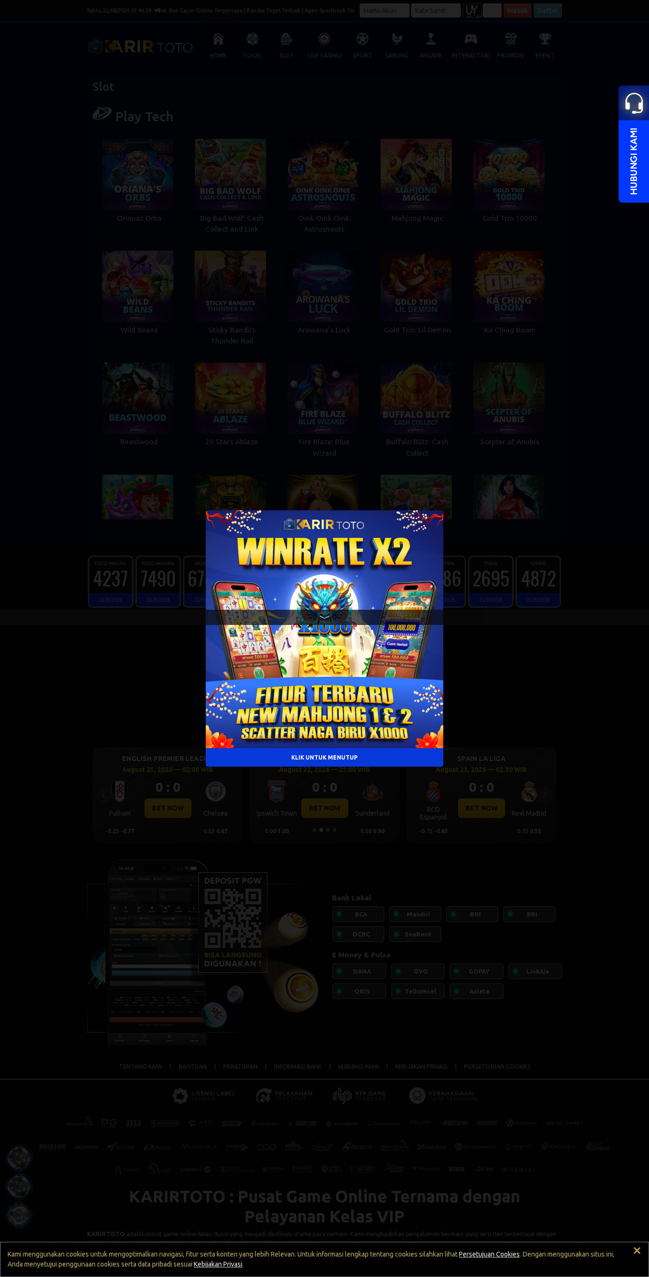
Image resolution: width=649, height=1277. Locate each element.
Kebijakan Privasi (218, 1264)
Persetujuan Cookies (489, 1254)
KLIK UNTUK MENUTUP (324, 757)
